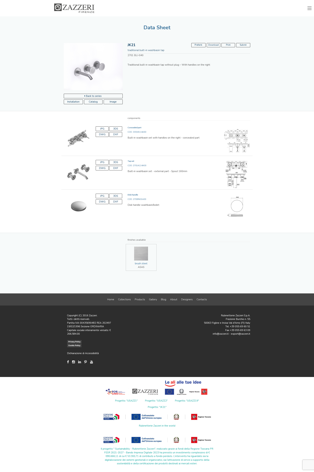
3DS (115, 128)
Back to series (94, 96)
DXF (115, 134)
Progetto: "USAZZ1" (126, 400)
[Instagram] (73, 362)
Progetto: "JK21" (157, 407)
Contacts (202, 299)
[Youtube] (91, 362)
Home (110, 299)
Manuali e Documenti (202, 2)
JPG (102, 128)
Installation (73, 101)
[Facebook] (68, 362)
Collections (124, 299)
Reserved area (224, 2)
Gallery (153, 299)
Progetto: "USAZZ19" (187, 400)
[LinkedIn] (80, 362)
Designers (187, 299)
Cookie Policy (74, 345)
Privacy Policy (74, 342)
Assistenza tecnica (179, 2)
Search (253, 2)
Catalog (93, 101)
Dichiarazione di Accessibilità (83, 353)
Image (113, 101)
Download (213, 45)
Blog (163, 299)
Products (140, 299)
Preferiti (198, 45)
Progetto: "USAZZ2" (156, 400)
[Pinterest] (85, 362)
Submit (243, 45)
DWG (102, 134)
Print (228, 45)
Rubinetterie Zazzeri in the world (157, 425)
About (173, 299)
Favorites (240, 2)
